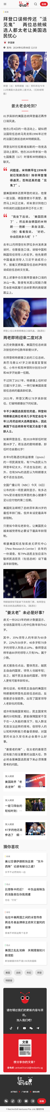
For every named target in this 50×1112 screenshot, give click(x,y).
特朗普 (9, 980)
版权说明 (36, 1091)
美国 (8, 972)
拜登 (39, 972)
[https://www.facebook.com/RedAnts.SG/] (18, 1028)
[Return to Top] (43, 1107)
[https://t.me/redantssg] (38, 1028)
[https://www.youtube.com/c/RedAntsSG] (24, 1028)
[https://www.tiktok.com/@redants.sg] (11, 1028)
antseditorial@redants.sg (29, 1067)
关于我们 (14, 1091)
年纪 (29, 972)
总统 (18, 972)
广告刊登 (25, 1091)
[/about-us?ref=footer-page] (31, 1028)
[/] (24, 4)
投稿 (44, 4)
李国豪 (11, 42)
